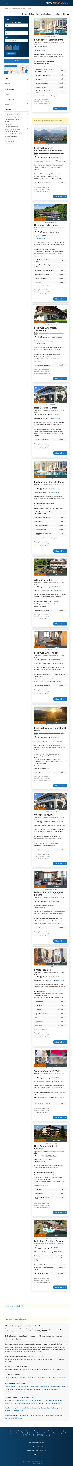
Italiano (43, 1431)
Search (11, 53)
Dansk (39, 1433)
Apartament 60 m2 (18, 1410)
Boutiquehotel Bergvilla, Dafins (49, 40)
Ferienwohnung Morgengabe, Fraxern (48, 893)
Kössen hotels (47, 1378)
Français (21, 1431)
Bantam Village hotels (37, 1415)
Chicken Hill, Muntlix (44, 815)
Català (36, 1431)
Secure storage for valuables (10, 142)
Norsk (17, 1433)
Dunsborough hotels (33, 1389)
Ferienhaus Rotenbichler (29, 1403)
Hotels (6, 8)
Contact (36, 1454)
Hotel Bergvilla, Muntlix (45, 407)
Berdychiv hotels (16, 1418)
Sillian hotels (36, 1378)
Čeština (46, 1433)
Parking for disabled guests (13, 134)
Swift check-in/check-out (12, 114)
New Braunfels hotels (58, 1386)
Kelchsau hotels (11, 1378)
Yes (9, 48)
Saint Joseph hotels (52, 1415)
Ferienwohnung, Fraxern (46, 653)
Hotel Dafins (8, 104)
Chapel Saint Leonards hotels (15, 1389)
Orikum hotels (45, 1386)
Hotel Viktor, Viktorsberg (46, 225)
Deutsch (12, 1431)
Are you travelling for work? (12, 45)
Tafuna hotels (24, 1415)
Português (9, 1433)
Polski (60, 1431)
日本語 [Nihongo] (28, 1435)
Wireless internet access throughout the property (12, 130)
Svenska (31, 1433)
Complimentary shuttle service (12, 120)
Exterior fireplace (10, 139)
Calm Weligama (52, 1408)
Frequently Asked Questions (36, 1450)
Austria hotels (15, 8)
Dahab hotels (34, 1386)
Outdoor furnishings (11, 136)
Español (28, 1431)
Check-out (8, 37)
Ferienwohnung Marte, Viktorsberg (45, 329)
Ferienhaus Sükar (23, 1400)
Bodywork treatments (11, 126)
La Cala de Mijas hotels (49, 1389)
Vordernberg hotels (24, 1378)
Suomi (24, 1433)
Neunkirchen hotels (59, 1378)
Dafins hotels (27, 8)
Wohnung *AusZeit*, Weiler (47, 1071)
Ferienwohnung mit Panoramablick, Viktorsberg (48, 149)
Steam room (8, 124)
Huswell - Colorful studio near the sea (33, 1408)
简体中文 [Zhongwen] (43, 1435)
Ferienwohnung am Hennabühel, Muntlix (50, 729)
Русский (63, 1433)
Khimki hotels (10, 1386)
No (16, 48)
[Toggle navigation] (6, 3)
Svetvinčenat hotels (12, 1392)
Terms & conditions (36, 1446)
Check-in (7, 30)
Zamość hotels (25, 1392)
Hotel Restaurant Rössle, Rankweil (46, 1147)
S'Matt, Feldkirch (42, 970)
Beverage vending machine (13, 117)
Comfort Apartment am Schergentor (50, 1403)
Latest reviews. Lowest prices (13, 22)
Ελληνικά (55, 1433)
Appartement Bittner (36, 1400)
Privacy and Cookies (36, 1443)
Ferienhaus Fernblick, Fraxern (48, 1241)
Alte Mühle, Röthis (43, 580)
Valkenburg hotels (23, 1386)
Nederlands (52, 1431)
